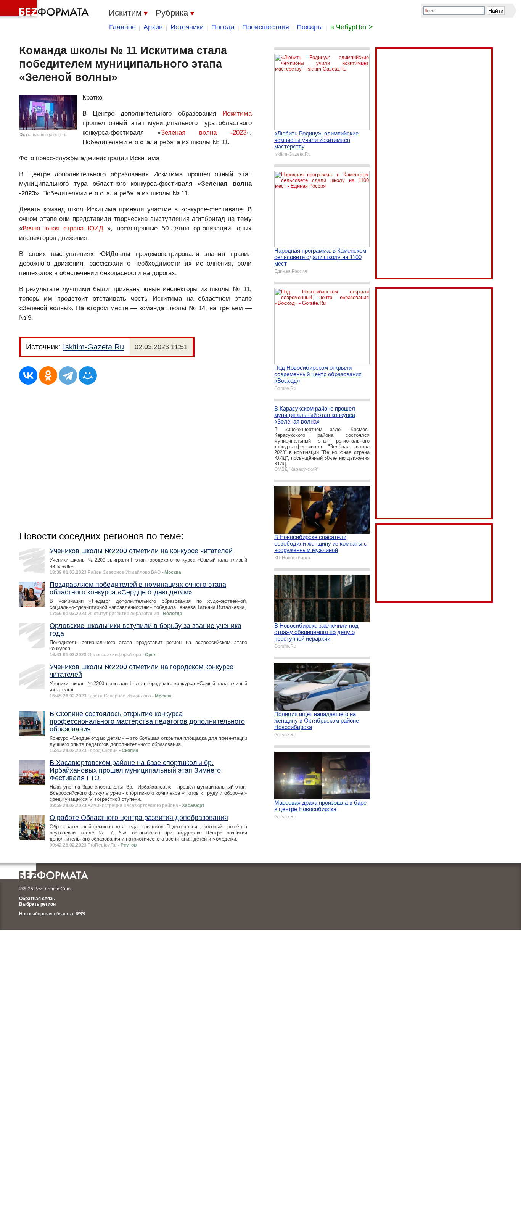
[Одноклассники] (48, 375)
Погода (223, 27)
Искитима (237, 113)
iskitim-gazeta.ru (50, 134)
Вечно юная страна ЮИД (63, 228)
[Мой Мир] (88, 375)
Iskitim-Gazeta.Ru (93, 347)
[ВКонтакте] (28, 375)
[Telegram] (68, 375)
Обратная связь (37, 898)
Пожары (310, 27)
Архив (153, 27)
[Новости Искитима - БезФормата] (46, 9)
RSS (80, 913)
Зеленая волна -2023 (203, 132)
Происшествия (265, 27)
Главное (122, 27)
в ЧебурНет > (351, 27)
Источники (187, 27)
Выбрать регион (37, 904)
